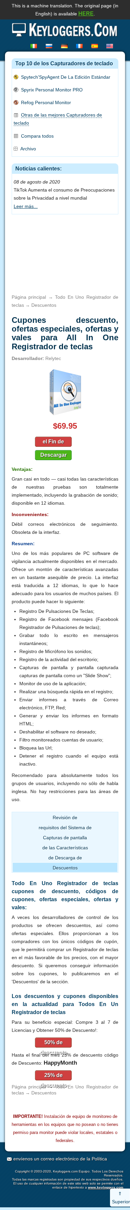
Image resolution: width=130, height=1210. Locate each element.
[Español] (95, 46)
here (86, 13)
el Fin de (53, 441)
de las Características (65, 847)
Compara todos (37, 136)
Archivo (28, 148)
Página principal (29, 297)
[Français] (80, 46)
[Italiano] (34, 46)
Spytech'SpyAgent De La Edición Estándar (65, 77)
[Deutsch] (65, 46)
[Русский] (50, 46)
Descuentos (65, 867)
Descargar (53, 455)
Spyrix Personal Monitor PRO (52, 89)
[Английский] (110, 46)
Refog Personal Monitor (46, 102)
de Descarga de (65, 857)
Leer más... (26, 206)
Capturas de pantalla (65, 837)
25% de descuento (53, 1076)
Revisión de (65, 817)
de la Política (93, 1158)
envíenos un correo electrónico (46, 1158)
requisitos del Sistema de (65, 827)
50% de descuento (53, 1044)
